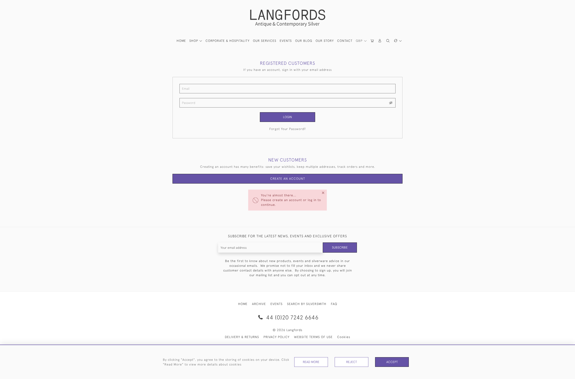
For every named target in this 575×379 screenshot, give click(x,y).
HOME (181, 41)
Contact (344, 41)
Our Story (325, 41)
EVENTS (276, 304)
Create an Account (287, 178)
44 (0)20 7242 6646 (291, 317)
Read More (311, 362)
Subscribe (340, 247)
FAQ (334, 304)
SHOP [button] (194, 41)
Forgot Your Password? (287, 129)
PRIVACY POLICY (276, 337)
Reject (351, 362)
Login (287, 117)
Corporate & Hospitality (228, 41)
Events (286, 41)
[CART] (372, 40)
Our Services (264, 41)
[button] (380, 40)
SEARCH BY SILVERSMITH (306, 304)
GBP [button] (360, 41)
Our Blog (303, 41)
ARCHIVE (259, 304)
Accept (392, 362)
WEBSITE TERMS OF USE (313, 337)
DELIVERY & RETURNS (242, 337)
